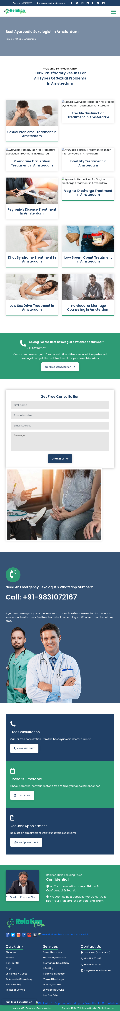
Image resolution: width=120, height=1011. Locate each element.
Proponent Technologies (38, 1008)
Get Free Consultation (58, 366)
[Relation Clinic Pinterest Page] (103, 3)
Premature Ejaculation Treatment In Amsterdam (32, 163)
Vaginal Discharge (53, 979)
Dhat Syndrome (52, 984)
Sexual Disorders (52, 952)
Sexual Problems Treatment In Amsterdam (31, 134)
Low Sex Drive (50, 995)
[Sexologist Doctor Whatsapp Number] (77, 1003)
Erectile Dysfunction (54, 957)
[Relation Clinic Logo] (15, 11)
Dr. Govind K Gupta (16, 973)
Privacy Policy (13, 984)
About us (11, 952)
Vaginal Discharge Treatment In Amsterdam (88, 193)
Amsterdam (30, 38)
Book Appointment (27, 842)
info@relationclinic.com (53, 3)
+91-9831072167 (24, 3)
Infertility (48, 968)
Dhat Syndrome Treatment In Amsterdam (32, 259)
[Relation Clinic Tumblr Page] (93, 3)
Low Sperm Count (53, 989)
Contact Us (58, 458)
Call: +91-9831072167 (41, 597)
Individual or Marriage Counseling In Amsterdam (88, 307)
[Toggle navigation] (113, 11)
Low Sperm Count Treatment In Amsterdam (88, 259)
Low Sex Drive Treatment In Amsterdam (32, 307)
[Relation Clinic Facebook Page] (72, 3)
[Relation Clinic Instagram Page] (82, 3)
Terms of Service (15, 989)
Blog (8, 968)
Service (10, 957)
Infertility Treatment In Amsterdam (88, 163)
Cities (18, 38)
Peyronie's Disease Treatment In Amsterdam (32, 211)
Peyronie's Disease (54, 973)
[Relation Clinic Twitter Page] (77, 3)
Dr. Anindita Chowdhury (19, 979)
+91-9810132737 (92, 964)
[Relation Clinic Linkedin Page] (88, 3)
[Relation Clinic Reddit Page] (98, 3)
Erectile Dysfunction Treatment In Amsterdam (88, 115)
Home (9, 38)
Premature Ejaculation (56, 963)
